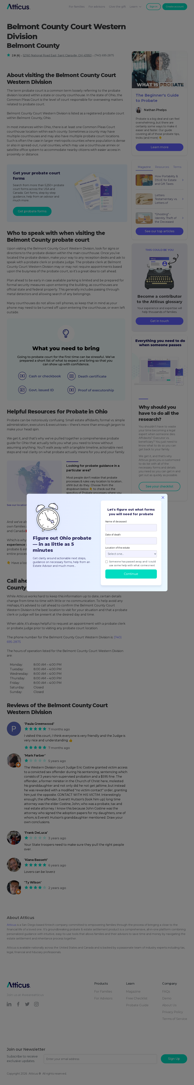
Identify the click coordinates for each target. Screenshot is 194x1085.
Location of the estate (117, 547)
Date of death (113, 534)
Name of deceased (116, 521)
